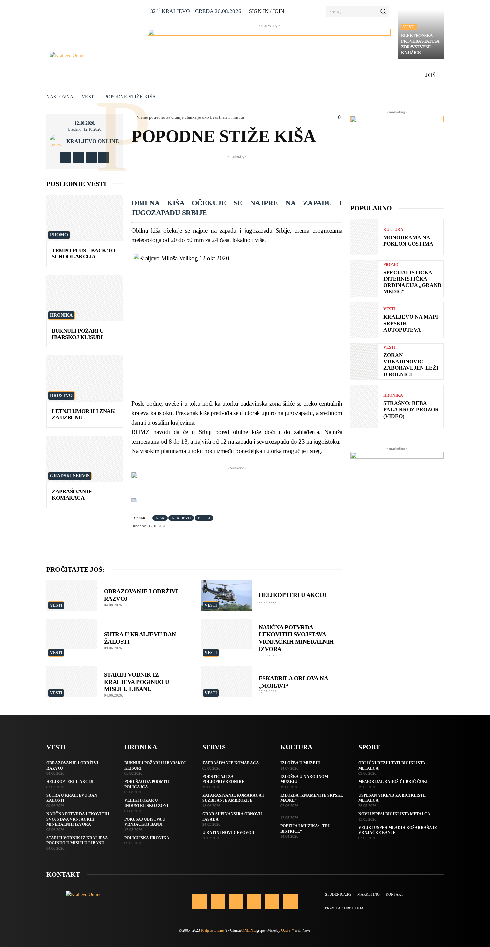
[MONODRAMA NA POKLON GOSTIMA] (364, 237)
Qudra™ (287, 930)
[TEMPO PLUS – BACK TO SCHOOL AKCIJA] (84, 218)
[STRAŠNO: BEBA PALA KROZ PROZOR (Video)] (364, 406)
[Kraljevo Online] (95, 55)
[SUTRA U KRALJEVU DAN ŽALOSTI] (71, 634)
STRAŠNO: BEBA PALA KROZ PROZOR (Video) (411, 409)
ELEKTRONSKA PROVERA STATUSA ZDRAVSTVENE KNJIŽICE (420, 44)
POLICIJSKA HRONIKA (146, 838)
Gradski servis (70, 475)
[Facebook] (65, 157)
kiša (160, 518)
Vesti (409, 27)
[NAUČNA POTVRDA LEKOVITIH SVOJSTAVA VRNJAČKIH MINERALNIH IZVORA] (226, 634)
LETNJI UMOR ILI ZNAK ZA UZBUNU (83, 414)
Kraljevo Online (92, 141)
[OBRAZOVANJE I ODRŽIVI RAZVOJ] (71, 595)
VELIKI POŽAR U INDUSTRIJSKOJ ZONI (146, 803)
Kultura (393, 230)
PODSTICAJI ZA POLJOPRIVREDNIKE (223, 779)
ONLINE (248, 930)
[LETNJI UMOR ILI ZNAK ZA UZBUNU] (84, 378)
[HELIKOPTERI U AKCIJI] (226, 595)
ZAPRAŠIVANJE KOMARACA (72, 494)
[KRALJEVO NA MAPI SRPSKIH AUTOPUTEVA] (364, 320)
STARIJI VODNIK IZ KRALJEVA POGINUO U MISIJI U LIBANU (136, 681)
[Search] (383, 11)
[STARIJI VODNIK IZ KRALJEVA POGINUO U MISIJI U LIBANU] (71, 681)
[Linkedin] (236, 901)
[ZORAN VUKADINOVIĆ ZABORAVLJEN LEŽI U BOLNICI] (364, 361)
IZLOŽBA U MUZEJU (300, 763)
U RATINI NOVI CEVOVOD (228, 832)
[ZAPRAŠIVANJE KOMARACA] (84, 459)
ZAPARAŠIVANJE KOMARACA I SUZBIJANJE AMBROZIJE (233, 798)
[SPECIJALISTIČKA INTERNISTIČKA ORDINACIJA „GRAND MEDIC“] (364, 278)
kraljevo (181, 518)
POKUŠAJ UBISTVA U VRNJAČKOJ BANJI (144, 822)
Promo (59, 234)
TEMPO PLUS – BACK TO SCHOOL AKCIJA (83, 253)
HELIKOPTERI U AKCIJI (292, 595)
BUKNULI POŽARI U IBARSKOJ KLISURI (77, 334)
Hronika (61, 315)
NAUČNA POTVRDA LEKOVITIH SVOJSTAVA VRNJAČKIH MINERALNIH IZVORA (77, 819)
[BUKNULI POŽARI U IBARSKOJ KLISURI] (84, 298)
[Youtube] (103, 157)
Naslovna (59, 96)
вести (204, 518)
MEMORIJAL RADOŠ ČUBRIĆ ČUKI (393, 781)
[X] (91, 157)
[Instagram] (78, 157)
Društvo (61, 395)
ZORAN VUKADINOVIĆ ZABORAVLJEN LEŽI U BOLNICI (410, 364)
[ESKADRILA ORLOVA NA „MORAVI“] (226, 681)
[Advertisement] (252, 175)
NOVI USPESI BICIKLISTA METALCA (394, 814)
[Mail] (254, 901)
